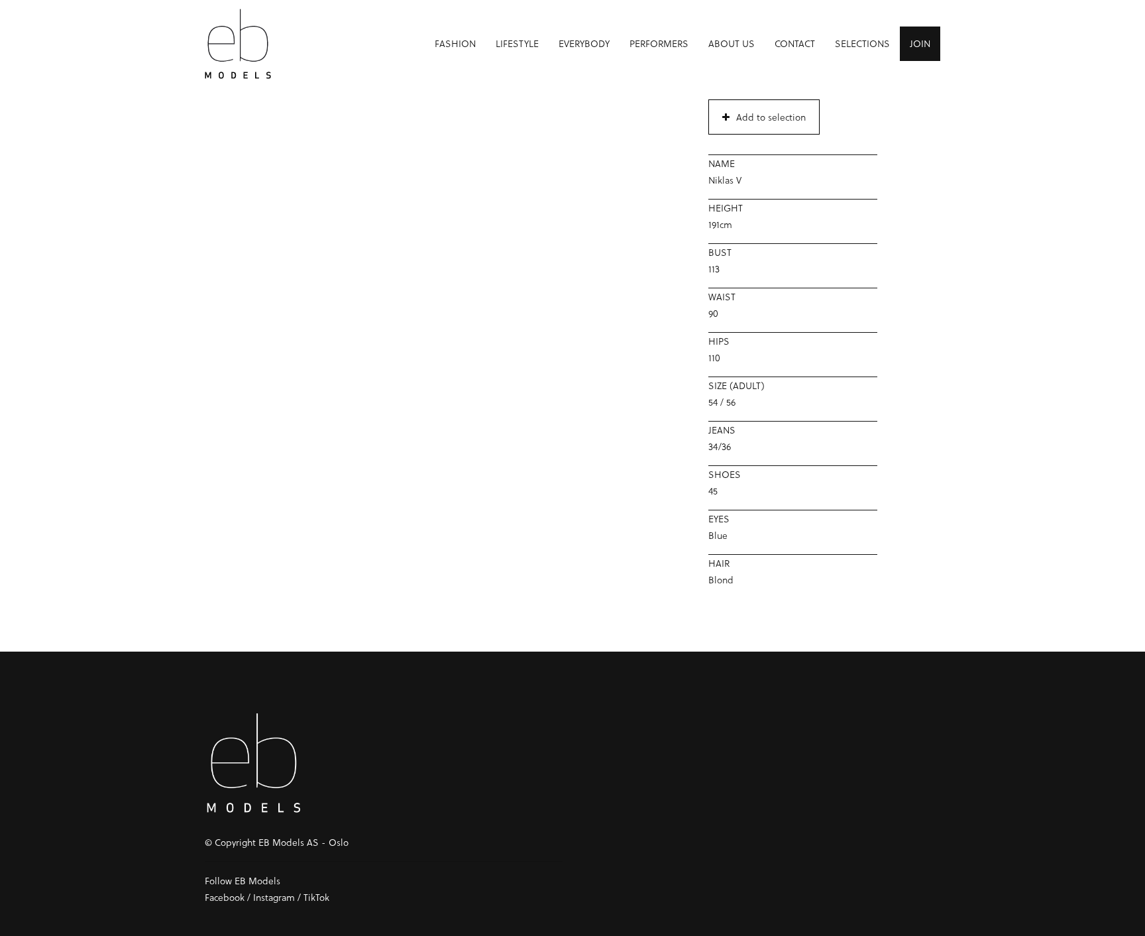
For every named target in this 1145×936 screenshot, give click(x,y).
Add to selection (771, 117)
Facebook (225, 897)
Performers (658, 43)
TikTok (316, 897)
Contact (795, 43)
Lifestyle (517, 43)
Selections (862, 43)
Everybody (584, 43)
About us (731, 43)
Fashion (455, 43)
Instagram (274, 897)
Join (920, 43)
